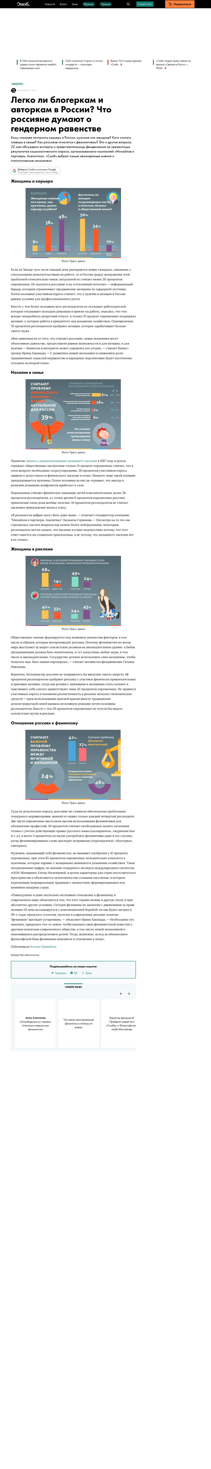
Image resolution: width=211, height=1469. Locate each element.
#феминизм (32, 955)
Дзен (89, 973)
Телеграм (60, 973)
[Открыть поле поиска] (128, 4)
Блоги (63, 4)
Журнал (88, 4)
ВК (75, 973)
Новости (50, 4)
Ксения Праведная (43, 946)
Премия (105, 4)
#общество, (18, 955)
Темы (75, 4)
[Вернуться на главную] (23, 4)
